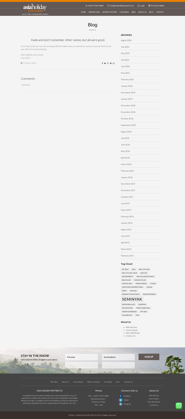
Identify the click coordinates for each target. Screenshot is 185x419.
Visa (137, 315)
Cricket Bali (127, 283)
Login (142, 6)
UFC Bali (143, 311)
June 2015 (125, 236)
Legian (149, 287)
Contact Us (131, 336)
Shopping (142, 304)
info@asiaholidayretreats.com (122, 6)
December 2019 (128, 92)
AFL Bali (125, 269)
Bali (134, 269)
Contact (160, 12)
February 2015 (127, 255)
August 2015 (126, 229)
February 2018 (127, 171)
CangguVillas (140, 280)
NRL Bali (133, 291)
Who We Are (131, 327)
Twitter (126, 400)
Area (134, 12)
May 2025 (125, 53)
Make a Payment (93, 382)
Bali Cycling (144, 269)
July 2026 (125, 47)
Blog (151, 12)
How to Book (131, 330)
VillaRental (127, 315)
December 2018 (128, 105)
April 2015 (125, 242)
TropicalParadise (129, 311)
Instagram (127, 404)
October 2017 (127, 197)
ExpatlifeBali (141, 283)
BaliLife (144, 273)
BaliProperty (127, 276)
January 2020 (127, 86)
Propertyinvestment (131, 294)
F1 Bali (153, 283)
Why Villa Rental (133, 333)
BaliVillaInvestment (145, 276)
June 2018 (125, 144)
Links (118, 382)
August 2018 (126, 131)
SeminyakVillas (128, 304)
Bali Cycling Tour (129, 273)
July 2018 (125, 138)
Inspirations (94, 12)
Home (83, 12)
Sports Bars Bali (143, 308)
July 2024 (125, 60)
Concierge (124, 12)
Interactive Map (109, 12)
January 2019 (127, 99)
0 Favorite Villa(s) (157, 6)
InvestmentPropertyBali (132, 287)
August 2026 (126, 40)
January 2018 (127, 177)
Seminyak (132, 299)
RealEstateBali (149, 294)
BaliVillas (126, 280)
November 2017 (128, 190)
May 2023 (125, 73)
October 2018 (127, 118)
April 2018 (125, 157)
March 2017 (126, 210)
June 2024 (125, 66)
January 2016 (127, 223)
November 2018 (128, 112)
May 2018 (125, 151)
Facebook (127, 396)
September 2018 (128, 125)
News (124, 291)
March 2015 (126, 249)
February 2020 (127, 79)
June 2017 (125, 203)
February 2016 (127, 216)
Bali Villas (54, 382)
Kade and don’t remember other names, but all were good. (68, 40)
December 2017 (128, 184)
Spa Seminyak (127, 308)
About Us (142, 12)
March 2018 (126, 164)
